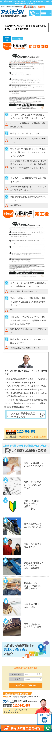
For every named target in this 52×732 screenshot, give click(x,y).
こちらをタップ (10, 710)
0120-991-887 (26, 431)
